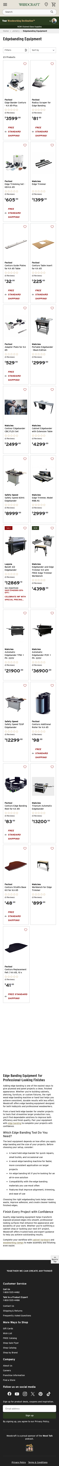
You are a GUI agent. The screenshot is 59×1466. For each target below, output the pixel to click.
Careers (7, 1370)
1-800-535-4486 (11, 1300)
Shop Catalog (9, 1348)
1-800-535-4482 (11, 1292)
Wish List (7, 1333)
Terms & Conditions (38, 1462)
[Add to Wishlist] (22, 66)
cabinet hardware (41, 1240)
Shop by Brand (10, 1352)
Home (6, 31)
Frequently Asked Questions (17, 1315)
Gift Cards (8, 1328)
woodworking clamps (13, 1242)
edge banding (14, 1123)
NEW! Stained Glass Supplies (29, 27)
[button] (43, 50)
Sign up (30, 1415)
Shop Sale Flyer (11, 1343)
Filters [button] (8, 50)
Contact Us (8, 1306)
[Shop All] (5, 4)
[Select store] (47, 4)
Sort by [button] (35, 50)
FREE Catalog (10, 1338)
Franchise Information (14, 1375)
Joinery (16, 31)
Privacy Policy (42, 1421)
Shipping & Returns (12, 1311)
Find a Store (9, 1380)
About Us (7, 1365)
